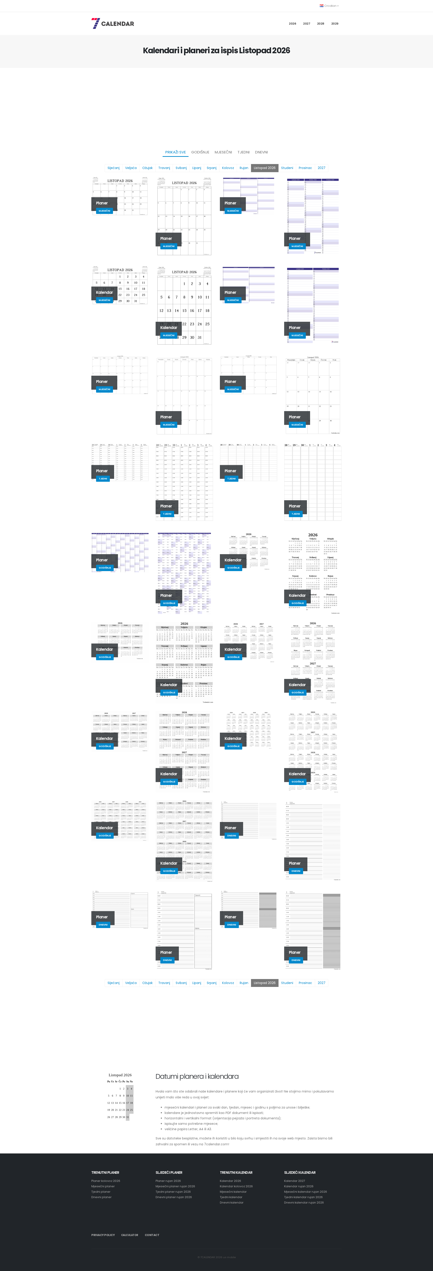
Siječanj (114, 168)
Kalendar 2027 (294, 1181)
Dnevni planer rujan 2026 (174, 1197)
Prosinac (305, 168)
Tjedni (243, 152)
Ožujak (147, 168)
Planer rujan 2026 (168, 1181)
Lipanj (196, 168)
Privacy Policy (103, 1235)
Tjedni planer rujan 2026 (173, 1192)
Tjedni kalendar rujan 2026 (303, 1197)
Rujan (244, 168)
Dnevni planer (101, 1197)
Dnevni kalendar (232, 1202)
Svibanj (181, 168)
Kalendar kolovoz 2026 (236, 1186)
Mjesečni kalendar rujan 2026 (305, 1192)
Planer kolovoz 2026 (105, 1181)
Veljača (131, 168)
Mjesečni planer (103, 1186)
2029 (335, 23)
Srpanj (211, 168)
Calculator (129, 1235)
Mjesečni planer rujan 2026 (175, 1186)
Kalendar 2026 (230, 1181)
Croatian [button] (330, 6)
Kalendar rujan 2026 (298, 1186)
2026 (292, 23)
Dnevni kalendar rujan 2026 (304, 1202)
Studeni (287, 168)
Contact (152, 1235)
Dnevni (261, 152)
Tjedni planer (101, 1192)
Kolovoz (228, 168)
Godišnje (200, 152)
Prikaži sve (175, 152)
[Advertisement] (216, 107)
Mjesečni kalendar (233, 1192)
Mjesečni (223, 152)
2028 (320, 23)
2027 (306, 23)
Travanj (164, 168)
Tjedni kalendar (231, 1197)
